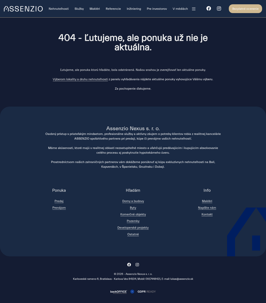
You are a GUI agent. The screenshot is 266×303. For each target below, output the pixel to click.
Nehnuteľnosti (59, 9)
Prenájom (59, 207)
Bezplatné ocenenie (245, 9)
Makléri (95, 9)
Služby (79, 9)
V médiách (180, 9)
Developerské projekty (133, 227)
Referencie (113, 9)
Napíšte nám (207, 207)
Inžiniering (134, 9)
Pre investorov (157, 9)
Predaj (59, 201)
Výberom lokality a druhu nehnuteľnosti (80, 79)
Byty (133, 207)
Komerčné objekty (133, 214)
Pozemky (133, 221)
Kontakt (207, 214)
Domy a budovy (133, 201)
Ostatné (133, 234)
